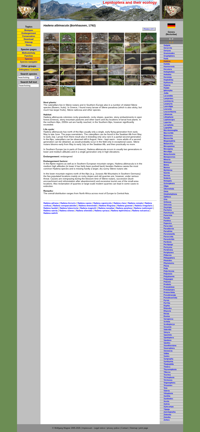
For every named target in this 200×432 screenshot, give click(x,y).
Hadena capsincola (102, 203)
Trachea (167, 375)
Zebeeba (167, 415)
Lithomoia (168, 114)
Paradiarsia (169, 229)
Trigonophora (169, 383)
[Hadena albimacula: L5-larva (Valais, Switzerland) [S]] (149, 84)
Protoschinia (169, 292)
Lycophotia (168, 125)
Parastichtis (169, 239)
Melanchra (168, 144)
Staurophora (169, 348)
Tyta (165, 388)
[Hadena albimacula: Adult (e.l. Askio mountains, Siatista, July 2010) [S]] (149, 42)
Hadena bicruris (68, 203)
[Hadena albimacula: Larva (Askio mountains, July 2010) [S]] (132, 74)
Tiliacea (167, 372)
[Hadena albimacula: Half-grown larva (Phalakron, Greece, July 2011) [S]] (67, 63)
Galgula (167, 45)
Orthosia (167, 202)
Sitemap (29, 42)
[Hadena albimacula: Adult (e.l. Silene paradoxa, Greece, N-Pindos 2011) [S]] (84, 42)
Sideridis (167, 330)
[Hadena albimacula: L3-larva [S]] (84, 63)
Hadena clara (119, 203)
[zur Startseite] (27, 17)
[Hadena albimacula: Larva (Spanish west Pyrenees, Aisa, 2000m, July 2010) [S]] (84, 74)
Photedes (168, 260)
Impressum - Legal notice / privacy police (101, 428)
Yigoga (167, 409)
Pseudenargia (170, 295)
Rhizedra (168, 308)
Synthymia (168, 361)
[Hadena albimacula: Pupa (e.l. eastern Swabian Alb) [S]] (51, 95)
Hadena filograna (107, 205)
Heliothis (167, 74)
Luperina (167, 122)
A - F (171, 39)
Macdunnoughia (171, 130)
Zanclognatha (170, 412)
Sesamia (167, 327)
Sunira (166, 356)
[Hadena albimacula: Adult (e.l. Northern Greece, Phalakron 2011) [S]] (132, 42)
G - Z (171, 42)
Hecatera (168, 69)
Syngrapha (168, 359)
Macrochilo (168, 133)
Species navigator (28, 62)
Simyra (167, 332)
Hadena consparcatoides (65, 205)
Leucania (168, 109)
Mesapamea (169, 146)
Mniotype (168, 162)
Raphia (167, 306)
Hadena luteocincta (69, 208)
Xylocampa (169, 407)
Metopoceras (169, 157)
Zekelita (167, 417)
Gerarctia (168, 48)
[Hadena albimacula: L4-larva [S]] (116, 63)
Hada (166, 59)
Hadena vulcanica (140, 210)
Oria (165, 199)
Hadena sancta (50, 210)
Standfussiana (170, 345)
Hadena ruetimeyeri (143, 208)
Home (28, 45)
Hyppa (166, 88)
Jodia (166, 93)
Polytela (167, 282)
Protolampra (169, 290)
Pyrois (166, 300)
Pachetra (168, 210)
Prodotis (167, 284)
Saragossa (168, 319)
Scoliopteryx (169, 324)
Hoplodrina (168, 80)
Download (28, 39)
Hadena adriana (50, 203)
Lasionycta (168, 101)
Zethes (167, 420)
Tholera (167, 367)
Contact (124, 428)
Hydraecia (168, 82)
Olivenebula (169, 189)
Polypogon (168, 279)
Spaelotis (168, 335)
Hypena (167, 85)
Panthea (167, 221)
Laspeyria (168, 104)
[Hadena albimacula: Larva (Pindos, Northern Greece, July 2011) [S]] (51, 74)
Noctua (167, 175)
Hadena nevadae (106, 208)
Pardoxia (168, 242)
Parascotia (168, 237)
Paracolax (168, 226)
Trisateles (168, 385)
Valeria (167, 391)
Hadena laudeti (50, 208)
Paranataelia (169, 234)
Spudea (167, 343)
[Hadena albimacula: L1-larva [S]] (149, 52)
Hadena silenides (84, 210)
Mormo (167, 167)
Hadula (167, 64)
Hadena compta (135, 203)
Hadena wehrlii (50, 213)
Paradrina (168, 231)
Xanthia (167, 396)
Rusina (167, 316)
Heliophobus (169, 72)
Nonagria (168, 181)
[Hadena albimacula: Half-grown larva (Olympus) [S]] (132, 63)
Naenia (167, 173)
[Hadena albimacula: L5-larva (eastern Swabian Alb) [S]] (116, 84)
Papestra (168, 223)
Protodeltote (169, 287)
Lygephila (168, 128)
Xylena (167, 404)
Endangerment (29, 33)
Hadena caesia (84, 203)
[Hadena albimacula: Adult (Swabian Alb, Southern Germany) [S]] (67, 52)
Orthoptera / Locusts (29, 69)
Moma (166, 165)
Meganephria (169, 141)
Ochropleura (169, 183)
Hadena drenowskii (88, 205)
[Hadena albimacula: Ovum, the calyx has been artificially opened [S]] (116, 52)
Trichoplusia (169, 377)
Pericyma (168, 247)
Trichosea (168, 380)
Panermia (168, 215)
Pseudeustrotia (170, 298)
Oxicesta (168, 205)
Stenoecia (168, 351)
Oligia (166, 186)
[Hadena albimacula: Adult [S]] (51, 52)
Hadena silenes (66, 210)
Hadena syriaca (101, 210)
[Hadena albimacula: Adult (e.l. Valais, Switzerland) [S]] (100, 52)
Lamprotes (168, 98)
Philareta (168, 255)
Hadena (167, 61)
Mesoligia (168, 152)
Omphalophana (170, 194)
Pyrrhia (167, 303)
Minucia (167, 159)
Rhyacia (167, 311)
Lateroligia (168, 106)
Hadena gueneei (125, 205)
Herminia (168, 77)
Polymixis (168, 274)
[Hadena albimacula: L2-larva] (51, 63)
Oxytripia (168, 207)
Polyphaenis (169, 276)
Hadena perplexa (124, 208)
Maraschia (168, 138)
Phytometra (169, 263)
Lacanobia (168, 96)
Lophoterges (169, 120)
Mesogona (168, 149)
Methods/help (28, 53)
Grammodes (169, 53)
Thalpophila (169, 364)
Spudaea (167, 340)
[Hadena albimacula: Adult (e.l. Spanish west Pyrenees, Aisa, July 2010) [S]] (51, 42)
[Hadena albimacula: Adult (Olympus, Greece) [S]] (84, 52)
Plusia (166, 266)
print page (143, 428)
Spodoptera (169, 338)
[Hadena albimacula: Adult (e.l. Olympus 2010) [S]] (100, 42)
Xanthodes (168, 399)
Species (28, 59)
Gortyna (167, 51)
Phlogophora (169, 258)
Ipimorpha (168, 90)
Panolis (167, 218)
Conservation (28, 36)
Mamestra (168, 136)
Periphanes (169, 252)
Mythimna (168, 170)
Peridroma (168, 250)
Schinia (167, 322)
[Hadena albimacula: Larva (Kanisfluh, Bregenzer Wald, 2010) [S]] (116, 74)
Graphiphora (169, 56)
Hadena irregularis (143, 205)
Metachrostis (169, 154)
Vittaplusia (168, 393)
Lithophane (168, 117)
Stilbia (166, 353)
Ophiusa (167, 197)
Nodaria (167, 178)
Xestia (166, 401)
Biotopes (28, 30)
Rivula (166, 314)
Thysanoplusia (170, 369)
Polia (166, 268)
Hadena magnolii (88, 208)
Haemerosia (169, 66)
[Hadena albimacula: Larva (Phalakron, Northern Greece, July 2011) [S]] (84, 84)
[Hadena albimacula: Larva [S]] (100, 74)
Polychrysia (169, 271)
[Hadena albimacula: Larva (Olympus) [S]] (51, 84)
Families (29, 56)
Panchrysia (169, 213)
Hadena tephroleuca (120, 210)
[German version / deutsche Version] (167, 27)
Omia (166, 191)
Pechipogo (168, 245)
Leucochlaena (170, 112)
